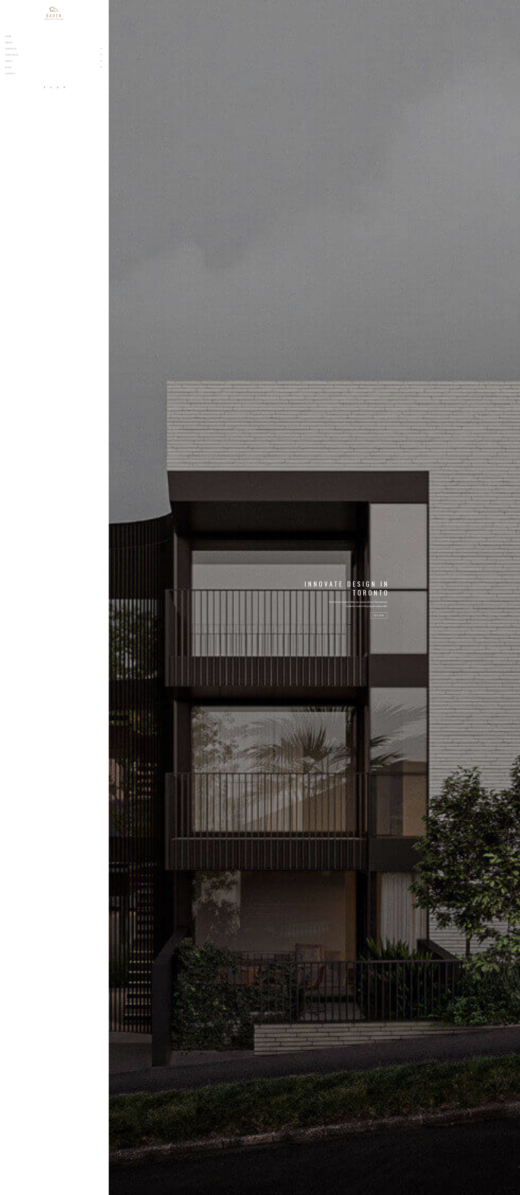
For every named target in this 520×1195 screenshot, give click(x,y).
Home (8, 36)
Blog (8, 67)
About (9, 42)
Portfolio (11, 54)
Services (11, 48)
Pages (9, 61)
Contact (10, 73)
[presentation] (120, 1155)
